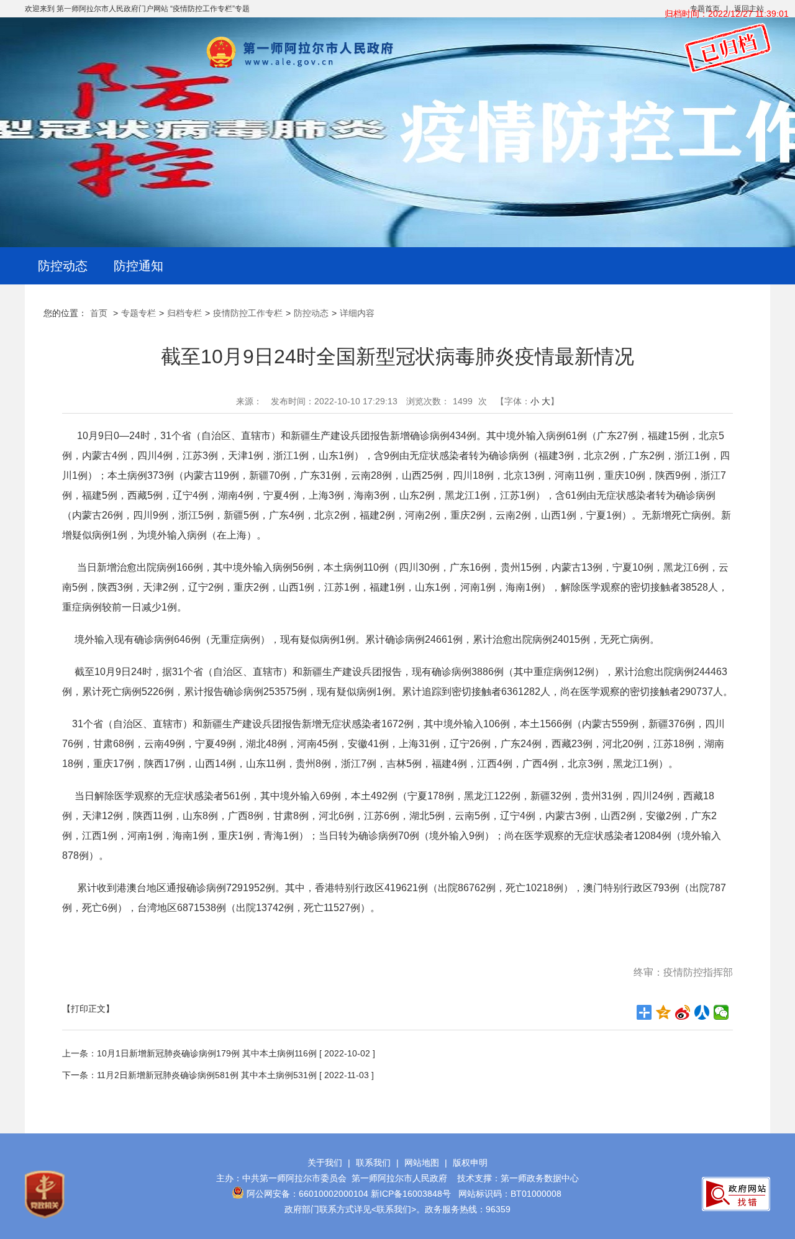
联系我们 (373, 1163)
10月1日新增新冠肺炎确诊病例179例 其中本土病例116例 (207, 1053)
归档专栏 (184, 313)
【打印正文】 (88, 1009)
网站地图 (421, 1163)
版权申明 (470, 1163)
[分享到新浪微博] (683, 1012)
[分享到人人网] (702, 1012)
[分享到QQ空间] (663, 1012)
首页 (98, 313)
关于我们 (324, 1163)
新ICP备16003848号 (411, 1194)
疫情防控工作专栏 (248, 313)
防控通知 (138, 266)
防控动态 (63, 266)
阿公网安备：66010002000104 (307, 1194)
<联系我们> (393, 1209)
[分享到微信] (721, 1012)
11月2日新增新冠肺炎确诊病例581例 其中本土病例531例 (207, 1075)
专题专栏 (138, 313)
